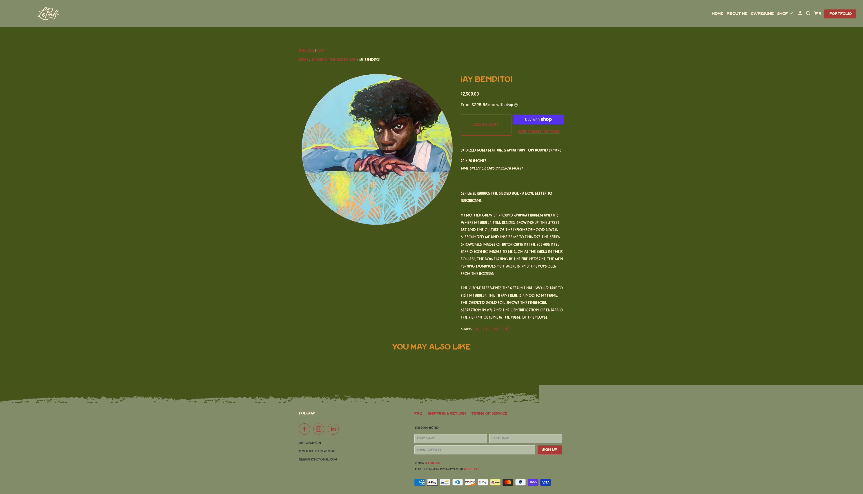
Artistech (471, 469)
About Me (737, 13)
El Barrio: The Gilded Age (334, 59)
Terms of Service (489, 413)
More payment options (539, 132)
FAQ (418, 413)
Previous (306, 51)
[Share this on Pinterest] (496, 329)
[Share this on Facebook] (486, 329)
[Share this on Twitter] (476, 329)
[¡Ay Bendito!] (377, 149)
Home (717, 13)
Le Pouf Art (432, 463)
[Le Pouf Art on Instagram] (320, 429)
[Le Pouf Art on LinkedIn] (334, 429)
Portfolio (841, 13)
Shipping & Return (447, 413)
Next (321, 51)
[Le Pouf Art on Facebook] (305, 429)
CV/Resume (762, 13)
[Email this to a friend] (506, 329)
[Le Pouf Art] (72, 13)
